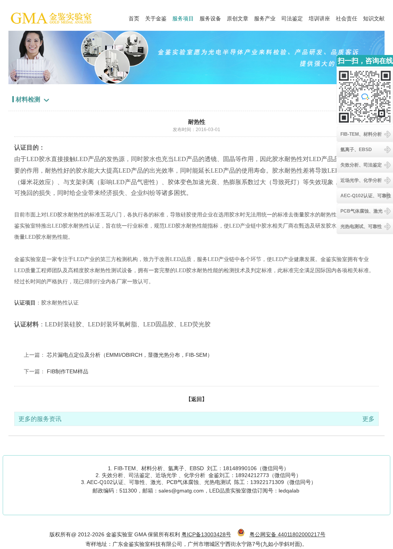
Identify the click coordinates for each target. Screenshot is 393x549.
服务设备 (210, 16)
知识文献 (374, 16)
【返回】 (196, 399)
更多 (368, 419)
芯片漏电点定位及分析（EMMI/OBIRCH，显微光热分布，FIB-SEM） (130, 355)
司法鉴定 (292, 16)
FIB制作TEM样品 (67, 371)
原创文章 (237, 16)
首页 (134, 16)
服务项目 (183, 16)
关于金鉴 (156, 16)
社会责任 (346, 16)
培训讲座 (319, 16)
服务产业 (265, 16)
